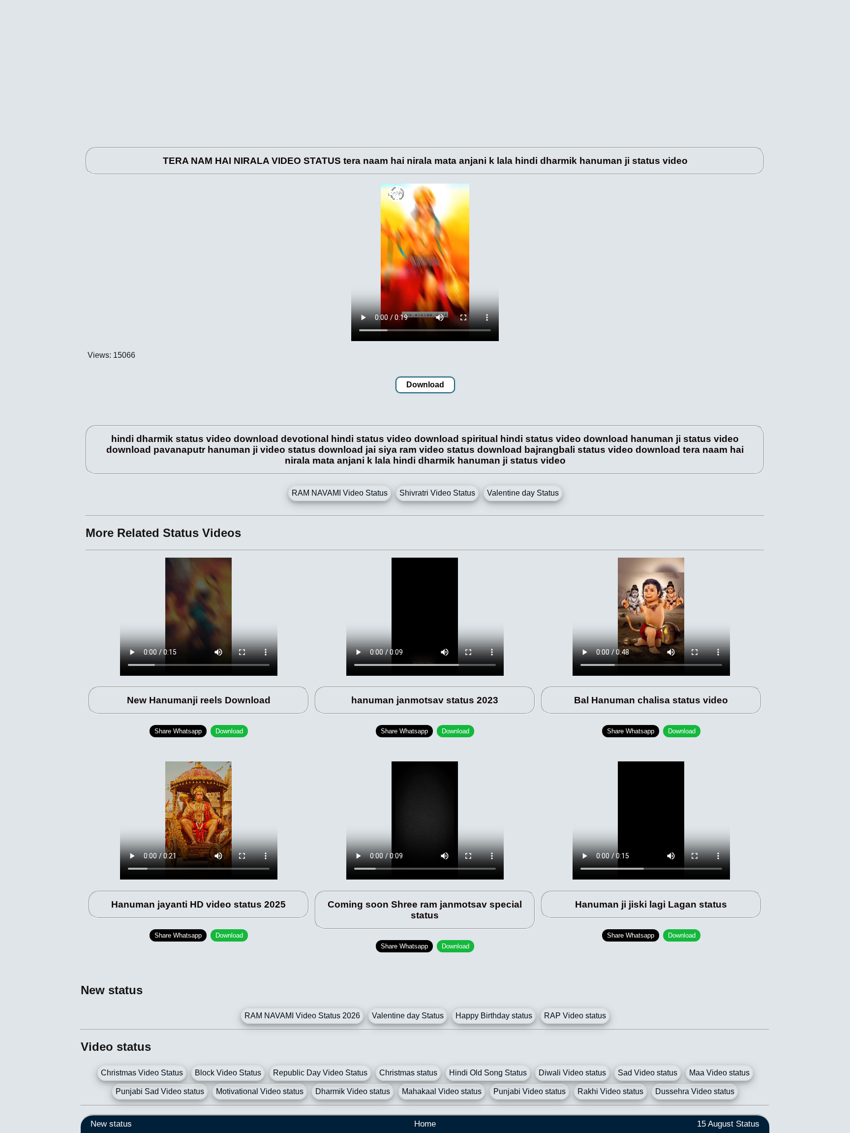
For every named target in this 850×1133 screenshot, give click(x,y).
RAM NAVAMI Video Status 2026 (302, 1015)
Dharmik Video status (352, 1091)
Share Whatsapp (178, 731)
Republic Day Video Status (320, 1073)
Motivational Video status (260, 1091)
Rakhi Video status (610, 1091)
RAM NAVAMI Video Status (340, 493)
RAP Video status (575, 1015)
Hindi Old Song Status (488, 1073)
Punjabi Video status (529, 1091)
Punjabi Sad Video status (160, 1091)
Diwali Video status (572, 1073)
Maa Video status (719, 1073)
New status (111, 1124)
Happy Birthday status (493, 1015)
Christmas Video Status (142, 1073)
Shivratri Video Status (437, 493)
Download (425, 384)
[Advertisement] (376, 69)
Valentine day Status (523, 493)
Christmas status (408, 1073)
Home (425, 1124)
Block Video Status (228, 1073)
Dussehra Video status (694, 1091)
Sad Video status (647, 1073)
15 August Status (728, 1124)
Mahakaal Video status (442, 1091)
